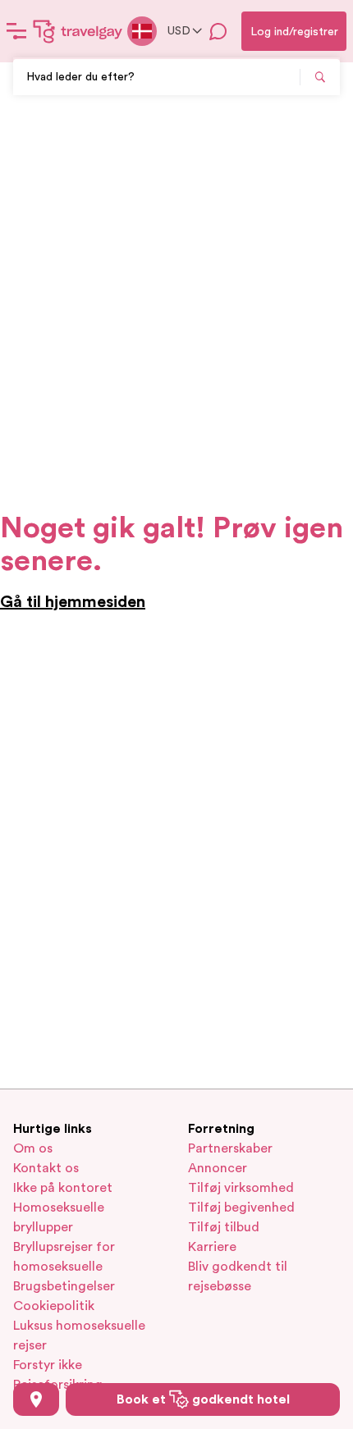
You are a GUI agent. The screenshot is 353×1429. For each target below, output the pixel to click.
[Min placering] (36, 1399)
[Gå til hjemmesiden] (78, 31)
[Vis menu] (16, 31)
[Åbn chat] (218, 31)
